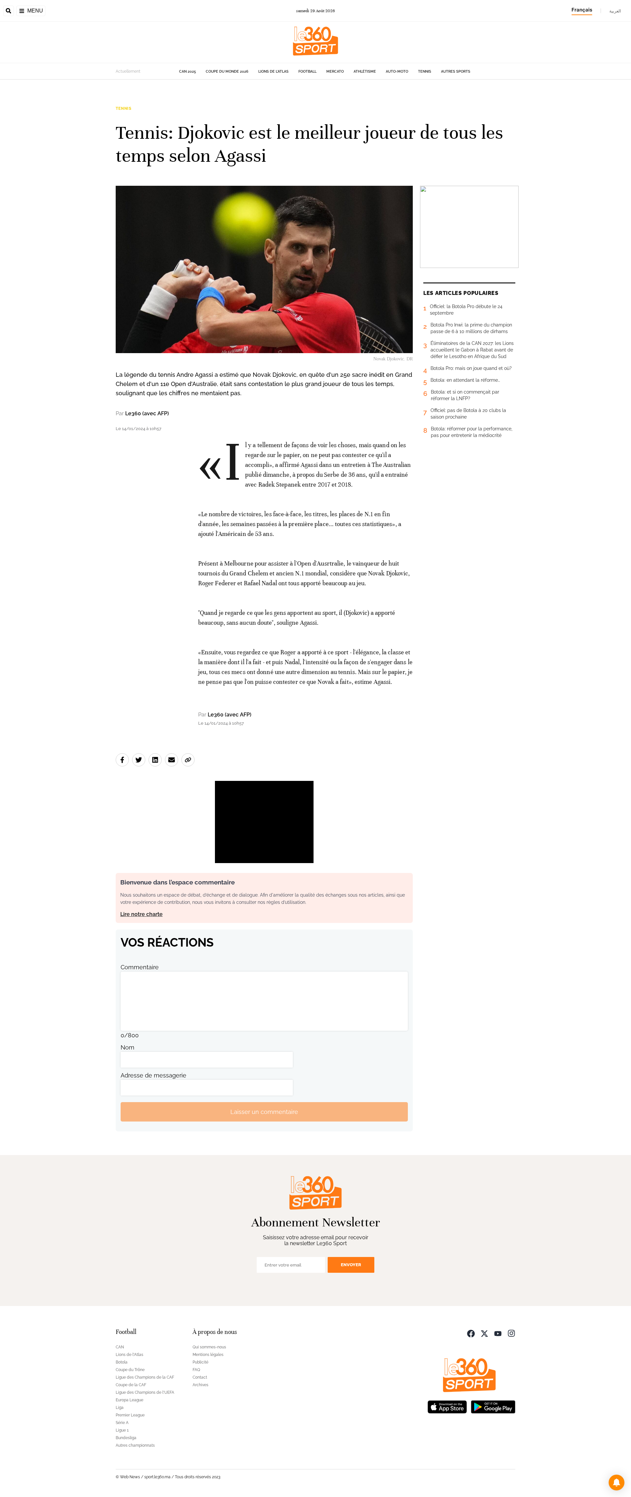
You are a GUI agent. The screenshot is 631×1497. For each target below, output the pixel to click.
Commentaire (140, 967)
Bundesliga (126, 1438)
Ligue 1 (122, 1430)
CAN (120, 1347)
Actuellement (128, 71)
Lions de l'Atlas (273, 71)
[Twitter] (484, 1333)
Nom (127, 1047)
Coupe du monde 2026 (227, 71)
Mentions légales (208, 1354)
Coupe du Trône (130, 1369)
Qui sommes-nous (209, 1347)
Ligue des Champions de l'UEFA (145, 1392)
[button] (616, 1482)
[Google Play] (493, 1406)
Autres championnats (135, 1445)
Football (307, 71)
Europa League (129, 1400)
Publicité (200, 1362)
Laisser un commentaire (264, 1111)
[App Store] (447, 1406)
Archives (200, 1385)
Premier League (130, 1415)
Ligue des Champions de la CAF (145, 1377)
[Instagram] (511, 1333)
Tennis (424, 71)
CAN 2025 (187, 71)
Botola (122, 1362)
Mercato (335, 71)
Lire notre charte (141, 914)
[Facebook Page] (471, 1333)
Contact (200, 1377)
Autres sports (455, 71)
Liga (120, 1407)
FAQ (196, 1369)
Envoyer (351, 1264)
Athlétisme (365, 71)
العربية (615, 10)
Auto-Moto (397, 71)
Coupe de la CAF (131, 1385)
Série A (122, 1422)
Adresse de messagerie (153, 1075)
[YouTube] (498, 1333)
